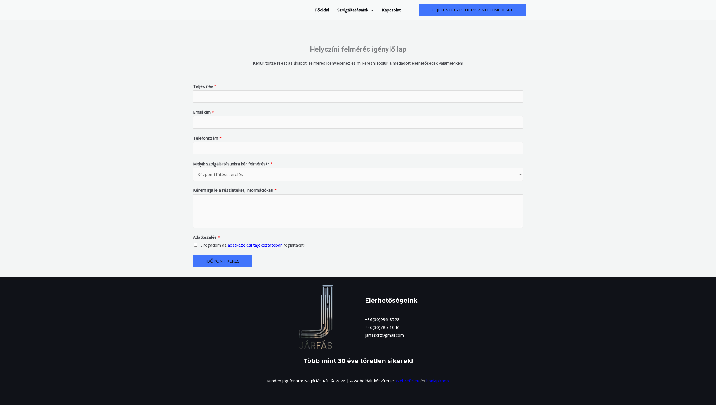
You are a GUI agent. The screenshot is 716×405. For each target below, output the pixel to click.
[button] (472, 10)
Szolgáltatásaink (352, 10)
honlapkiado (437, 380)
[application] (370, 10)
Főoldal (322, 10)
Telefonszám (207, 138)
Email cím (203, 112)
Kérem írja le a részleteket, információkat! (235, 190)
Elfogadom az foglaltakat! (252, 245)
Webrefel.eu (407, 380)
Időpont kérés (222, 261)
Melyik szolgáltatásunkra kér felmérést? (233, 164)
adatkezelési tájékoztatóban (255, 245)
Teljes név (204, 86)
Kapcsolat (391, 10)
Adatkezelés (206, 237)
